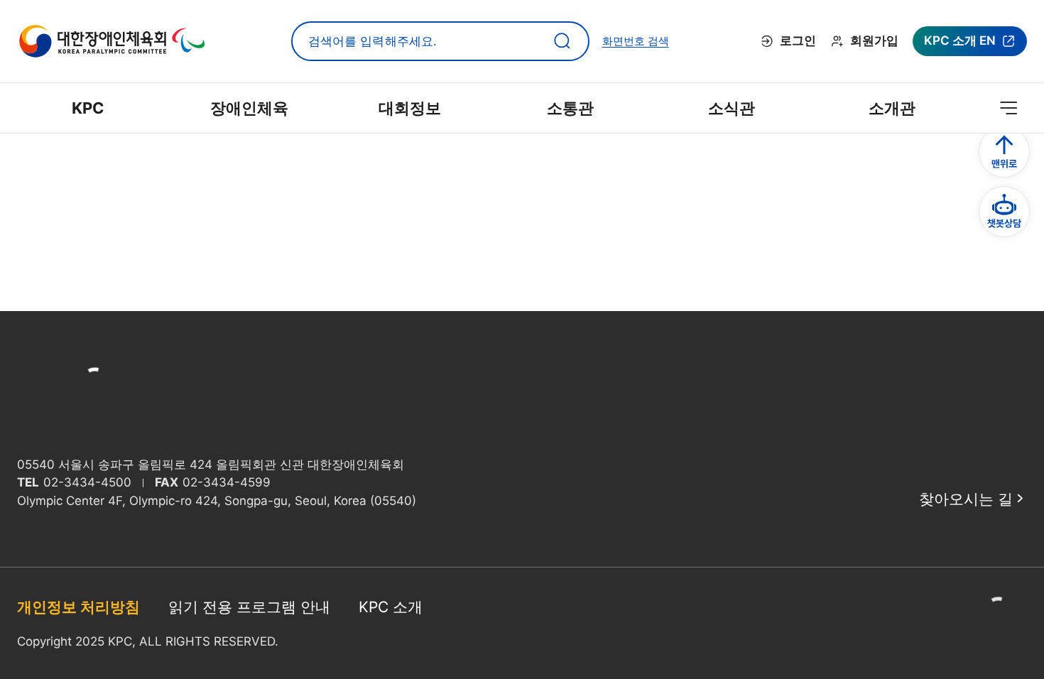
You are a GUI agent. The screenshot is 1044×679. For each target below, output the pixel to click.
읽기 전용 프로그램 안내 (249, 607)
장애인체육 (249, 108)
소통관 (570, 108)
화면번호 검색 (635, 41)
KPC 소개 (391, 607)
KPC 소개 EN (959, 44)
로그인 (798, 40)
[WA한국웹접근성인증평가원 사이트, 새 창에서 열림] (998, 623)
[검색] (562, 41)
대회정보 (410, 108)
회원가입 (874, 40)
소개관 (892, 108)
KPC (88, 108)
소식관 (731, 108)
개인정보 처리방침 (78, 607)
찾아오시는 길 (966, 499)
